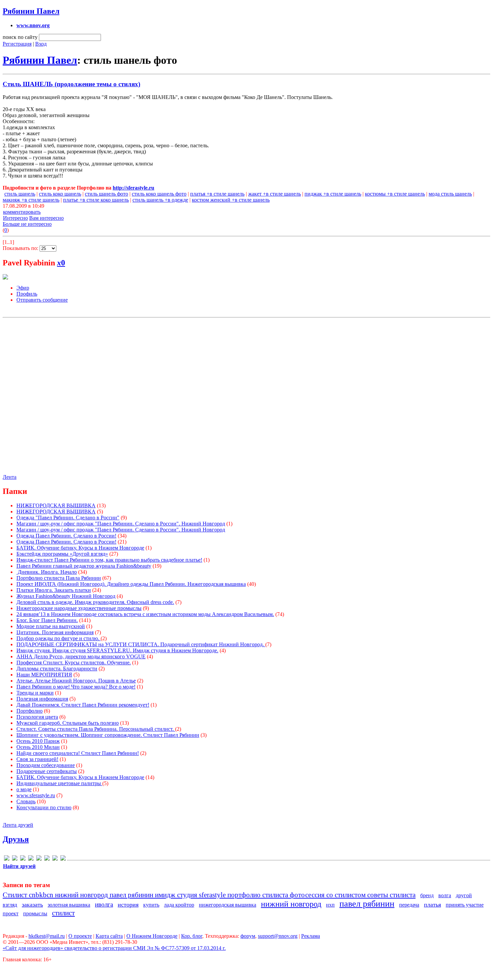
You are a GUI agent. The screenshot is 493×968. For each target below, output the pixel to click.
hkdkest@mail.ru (47, 936)
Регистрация (17, 44)
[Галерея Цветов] (23, 859)
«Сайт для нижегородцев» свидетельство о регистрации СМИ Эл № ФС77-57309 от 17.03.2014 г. (114, 948)
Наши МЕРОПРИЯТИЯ (44, 674)
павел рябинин (366, 904)
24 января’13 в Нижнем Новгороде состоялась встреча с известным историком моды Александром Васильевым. (145, 614)
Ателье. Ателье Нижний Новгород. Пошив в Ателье (76, 680)
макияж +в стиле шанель (31, 200)
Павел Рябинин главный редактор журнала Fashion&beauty (83, 566)
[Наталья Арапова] (39, 859)
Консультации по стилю (43, 807)
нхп (330, 905)
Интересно (15, 218)
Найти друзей (19, 866)
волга (444, 895)
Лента (9, 477)
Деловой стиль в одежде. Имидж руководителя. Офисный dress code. (95, 602)
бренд (427, 895)
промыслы (35, 913)
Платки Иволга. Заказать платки (53, 590)
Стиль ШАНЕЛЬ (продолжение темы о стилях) (71, 84)
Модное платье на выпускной (50, 626)
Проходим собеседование (45, 765)
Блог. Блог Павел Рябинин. (47, 620)
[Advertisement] (246, 393)
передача (409, 905)
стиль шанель (19, 194)
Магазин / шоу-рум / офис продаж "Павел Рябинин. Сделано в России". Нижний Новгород (120, 523)
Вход (41, 44)
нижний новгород (291, 904)
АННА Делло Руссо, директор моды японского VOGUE (81, 656)
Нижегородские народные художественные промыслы (79, 608)
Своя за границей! (37, 759)
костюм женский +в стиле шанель (231, 200)
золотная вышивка (69, 905)
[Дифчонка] (31, 859)
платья (432, 904)
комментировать (22, 212)
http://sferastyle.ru (133, 188)
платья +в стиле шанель (217, 194)
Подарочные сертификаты (46, 771)
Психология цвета (37, 717)
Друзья (16, 839)
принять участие (465, 905)
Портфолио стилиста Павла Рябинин (58, 578)
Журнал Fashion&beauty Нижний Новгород (65, 596)
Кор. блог (191, 936)
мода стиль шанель (450, 194)
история (128, 904)
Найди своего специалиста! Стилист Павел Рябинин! (77, 753)
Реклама (310, 936)
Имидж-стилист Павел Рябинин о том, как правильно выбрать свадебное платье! (109, 560)
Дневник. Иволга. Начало (46, 572)
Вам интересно (46, 218)
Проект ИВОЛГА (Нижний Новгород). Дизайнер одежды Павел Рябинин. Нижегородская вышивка (131, 584)
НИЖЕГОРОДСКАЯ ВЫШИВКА (56, 505)
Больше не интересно (27, 224)
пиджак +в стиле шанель (333, 194)
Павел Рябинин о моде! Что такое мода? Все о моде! (75, 687)
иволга (104, 904)
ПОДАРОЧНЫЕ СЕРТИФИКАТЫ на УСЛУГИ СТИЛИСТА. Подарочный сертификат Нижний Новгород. (140, 644)
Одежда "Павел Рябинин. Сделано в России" (67, 517)
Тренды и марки (35, 693)
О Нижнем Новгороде (151, 936)
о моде (24, 789)
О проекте (80, 936)
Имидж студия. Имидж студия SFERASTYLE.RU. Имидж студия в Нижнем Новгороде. (117, 650)
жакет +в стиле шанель (274, 194)
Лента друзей (18, 825)
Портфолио (29, 711)
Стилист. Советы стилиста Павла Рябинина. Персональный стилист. (95, 729)
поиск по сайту (20, 37)
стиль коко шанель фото (159, 194)
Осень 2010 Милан (38, 747)
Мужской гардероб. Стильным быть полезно (67, 723)
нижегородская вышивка (227, 905)
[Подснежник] (55, 859)
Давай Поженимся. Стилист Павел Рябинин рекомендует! (82, 705)
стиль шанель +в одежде (160, 200)
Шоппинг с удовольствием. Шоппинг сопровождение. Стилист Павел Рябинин (107, 735)
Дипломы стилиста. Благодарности (56, 668)
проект (10, 913)
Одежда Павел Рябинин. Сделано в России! (66, 536)
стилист (63, 913)
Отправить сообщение (42, 300)
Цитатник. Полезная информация (55, 632)
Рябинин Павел (31, 11)
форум (247, 936)
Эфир (22, 288)
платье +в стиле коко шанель (96, 200)
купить (151, 905)
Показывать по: (21, 248)
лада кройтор (179, 905)
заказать (32, 904)
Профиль (26, 294)
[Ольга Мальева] (47, 859)
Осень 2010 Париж (38, 741)
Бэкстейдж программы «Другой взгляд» (62, 554)
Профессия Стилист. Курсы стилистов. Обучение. (73, 662)
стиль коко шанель (60, 194)
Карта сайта (109, 936)
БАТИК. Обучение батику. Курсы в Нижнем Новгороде (80, 548)
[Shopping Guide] (15, 859)
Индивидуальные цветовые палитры (59, 783)
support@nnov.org (277, 936)
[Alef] (7, 859)
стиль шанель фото (106, 194)
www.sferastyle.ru (35, 795)
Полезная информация (42, 699)
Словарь (26, 801)
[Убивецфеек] (63, 859)
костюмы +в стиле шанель (395, 194)
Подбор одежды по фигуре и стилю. (58, 638)
